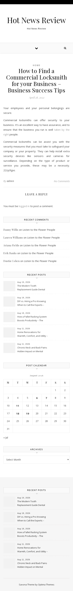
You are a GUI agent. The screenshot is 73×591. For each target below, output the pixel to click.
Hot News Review (36, 20)
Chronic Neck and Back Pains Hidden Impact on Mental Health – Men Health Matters (32, 350)
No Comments (62, 181)
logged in (24, 206)
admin (10, 181)
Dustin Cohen (11, 261)
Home (36, 65)
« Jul (5, 437)
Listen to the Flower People (39, 229)
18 (17, 413)
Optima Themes (46, 584)
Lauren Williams (13, 237)
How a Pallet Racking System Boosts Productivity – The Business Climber (32, 319)
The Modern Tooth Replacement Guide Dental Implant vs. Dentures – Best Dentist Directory (31, 288)
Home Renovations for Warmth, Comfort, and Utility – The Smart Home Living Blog (32, 334)
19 (27, 413)
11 (17, 405)
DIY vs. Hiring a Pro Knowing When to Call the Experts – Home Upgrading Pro (31, 303)
